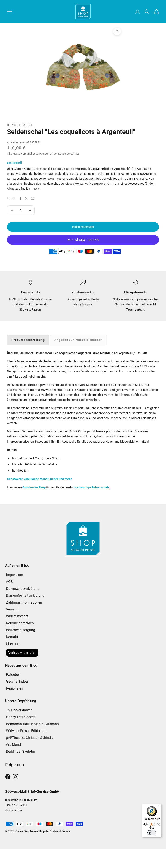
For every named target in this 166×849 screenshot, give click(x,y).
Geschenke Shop (34, 487)
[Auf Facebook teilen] (20, 198)
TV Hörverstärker (19, 710)
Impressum (14, 575)
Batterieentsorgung (20, 630)
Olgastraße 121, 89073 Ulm (21, 800)
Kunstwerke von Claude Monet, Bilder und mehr (39, 479)
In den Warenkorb (83, 226)
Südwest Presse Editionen (25, 731)
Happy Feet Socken (20, 717)
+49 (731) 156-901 (16, 805)
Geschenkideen (17, 681)
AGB (9, 582)
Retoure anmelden (20, 623)
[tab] (28, 340)
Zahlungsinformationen (24, 602)
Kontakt (12, 637)
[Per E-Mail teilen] (32, 198)
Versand (12, 609)
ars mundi (14, 162)
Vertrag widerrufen (22, 653)
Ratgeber (13, 675)
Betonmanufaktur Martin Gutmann (32, 724)
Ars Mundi (14, 745)
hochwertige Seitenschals (91, 487)
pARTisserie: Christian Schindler (30, 738)
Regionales (14, 688)
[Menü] (159, 806)
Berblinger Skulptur (20, 751)
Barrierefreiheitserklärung (25, 595)
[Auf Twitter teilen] (26, 198)
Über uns (12, 644)
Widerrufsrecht (17, 616)
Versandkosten (30, 153)
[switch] (151, 832)
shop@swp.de (13, 810)
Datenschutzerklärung (23, 589)
